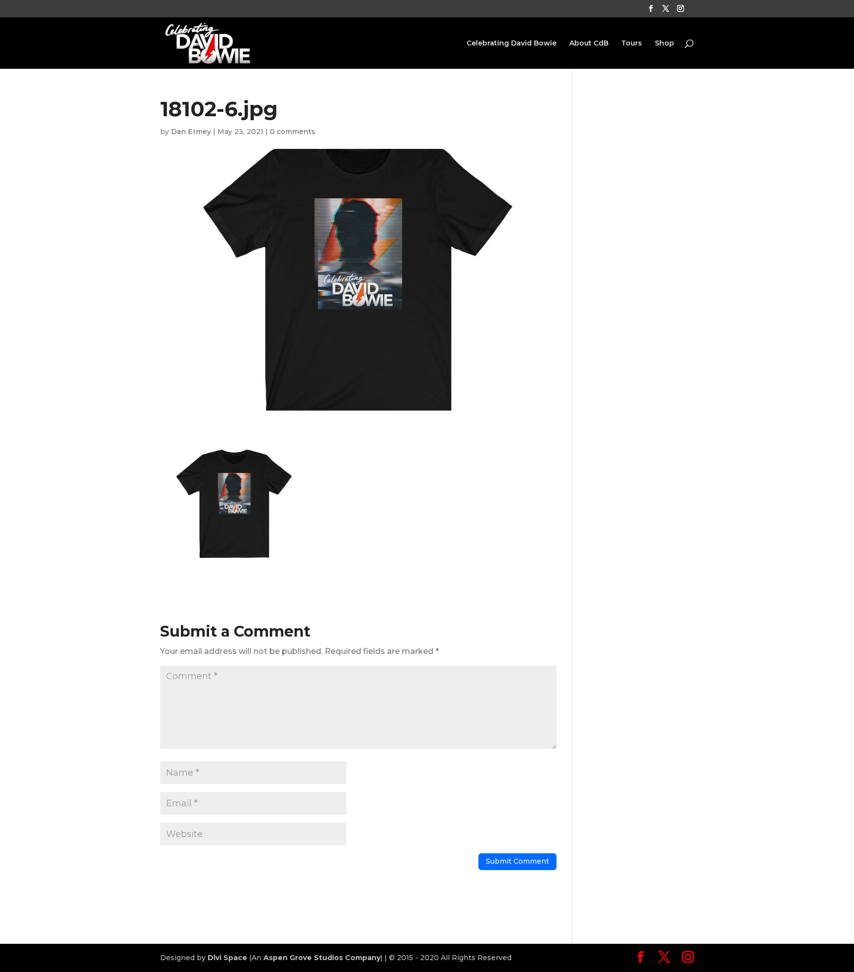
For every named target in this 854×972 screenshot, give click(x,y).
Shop (664, 43)
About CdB (588, 43)
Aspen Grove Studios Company (322, 957)
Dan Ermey (191, 131)
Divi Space (227, 957)
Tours (631, 43)
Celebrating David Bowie (511, 43)
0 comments (292, 131)
